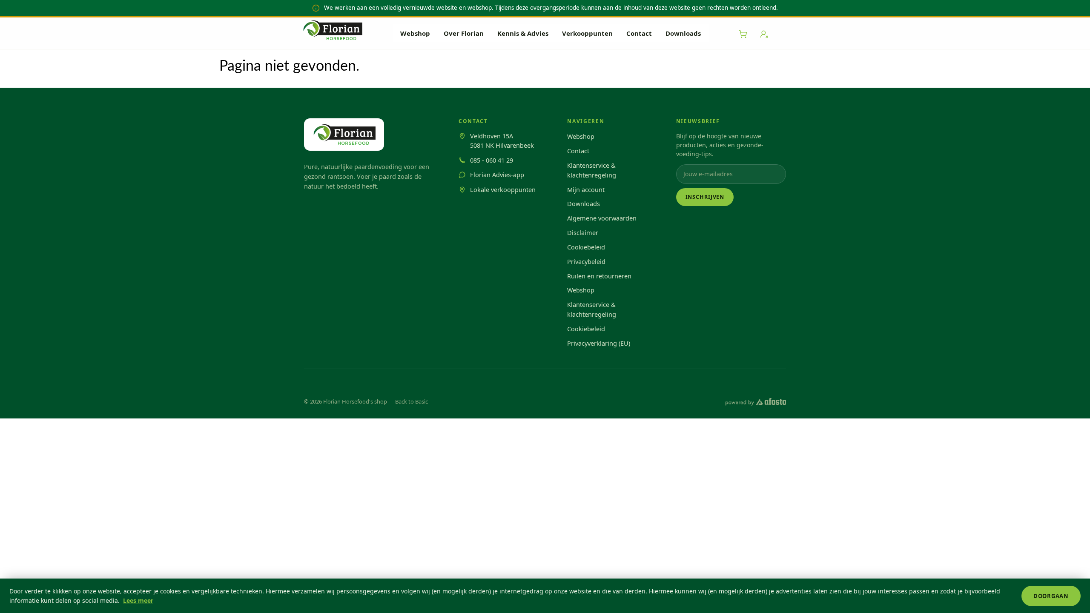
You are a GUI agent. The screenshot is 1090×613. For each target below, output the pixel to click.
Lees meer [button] (138, 600)
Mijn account (586, 189)
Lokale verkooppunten (503, 189)
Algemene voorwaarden (602, 218)
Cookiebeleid (586, 247)
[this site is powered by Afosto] (756, 402)
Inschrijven (705, 197)
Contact (639, 33)
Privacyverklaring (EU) (598, 343)
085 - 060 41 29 (491, 160)
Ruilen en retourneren (599, 276)
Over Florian (464, 33)
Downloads (683, 33)
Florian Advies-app (497, 174)
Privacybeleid (586, 261)
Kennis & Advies (522, 33)
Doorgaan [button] (1051, 596)
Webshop (415, 33)
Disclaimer (582, 232)
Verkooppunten (587, 33)
